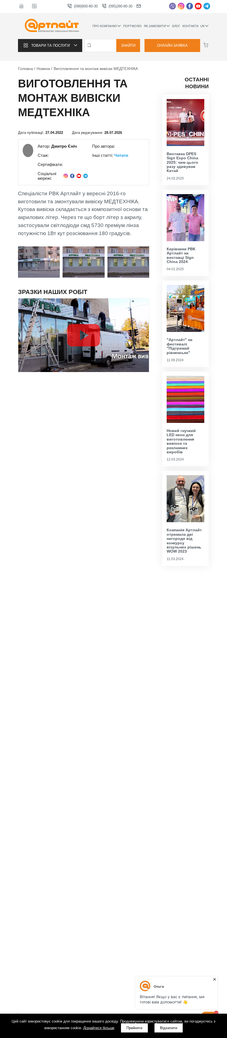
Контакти (190, 26)
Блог (176, 26)
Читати (121, 155)
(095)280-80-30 (120, 6)
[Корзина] (205, 45)
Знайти (128, 45)
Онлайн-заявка (172, 45)
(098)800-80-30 (86, 6)
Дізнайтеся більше (98, 1028)
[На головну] (52, 26)
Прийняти (134, 1028)
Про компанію (104, 26)
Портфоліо (132, 26)
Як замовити (155, 26)
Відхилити (168, 1028)
